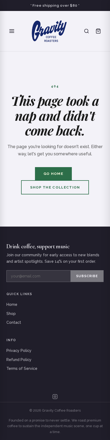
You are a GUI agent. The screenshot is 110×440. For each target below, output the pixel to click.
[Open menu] (11, 31)
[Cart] (98, 31)
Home (11, 304)
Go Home (53, 174)
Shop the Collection (55, 187)
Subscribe (87, 276)
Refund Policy (19, 360)
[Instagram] (55, 396)
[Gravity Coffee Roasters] (49, 31)
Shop (11, 313)
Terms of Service (21, 368)
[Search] (86, 31)
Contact (13, 322)
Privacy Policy (19, 350)
